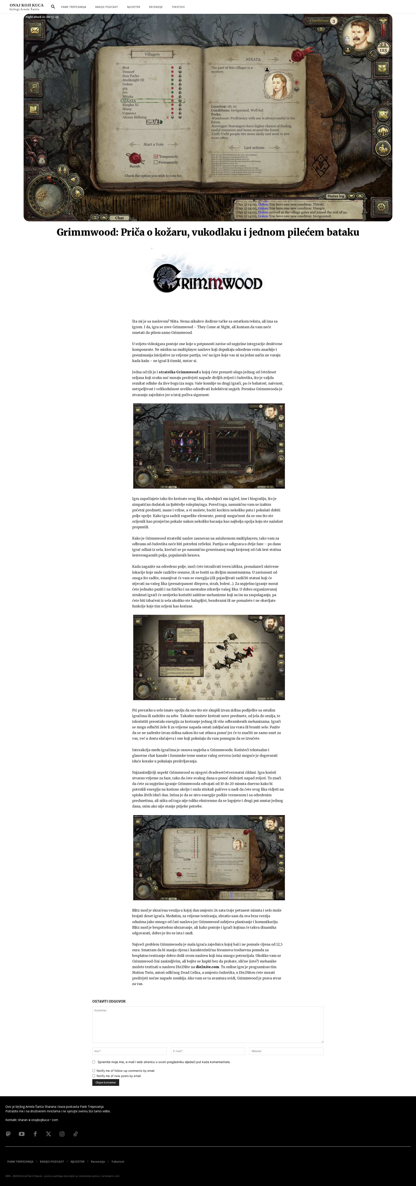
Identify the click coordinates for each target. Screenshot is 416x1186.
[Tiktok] (75, 1134)
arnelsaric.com (111, 1176)
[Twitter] (48, 1134)
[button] (53, 7)
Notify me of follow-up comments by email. (126, 1070)
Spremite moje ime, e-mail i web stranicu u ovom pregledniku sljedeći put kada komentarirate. (164, 1062)
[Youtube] (21, 1134)
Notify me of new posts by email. (119, 1076)
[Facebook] (35, 1134)
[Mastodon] (8, 1134)
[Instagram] (62, 1134)
